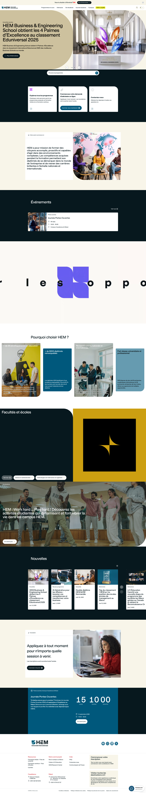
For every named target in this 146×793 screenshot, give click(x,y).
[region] (73, 282)
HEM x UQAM (100, 7)
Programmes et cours (47, 7)
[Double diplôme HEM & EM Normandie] (84, 589)
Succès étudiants (81, 7)
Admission (60, 7)
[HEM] (10, 7)
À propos (91, 7)
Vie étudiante (69, 7)
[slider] (45, 317)
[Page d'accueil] (40, 749)
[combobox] (73, 73)
